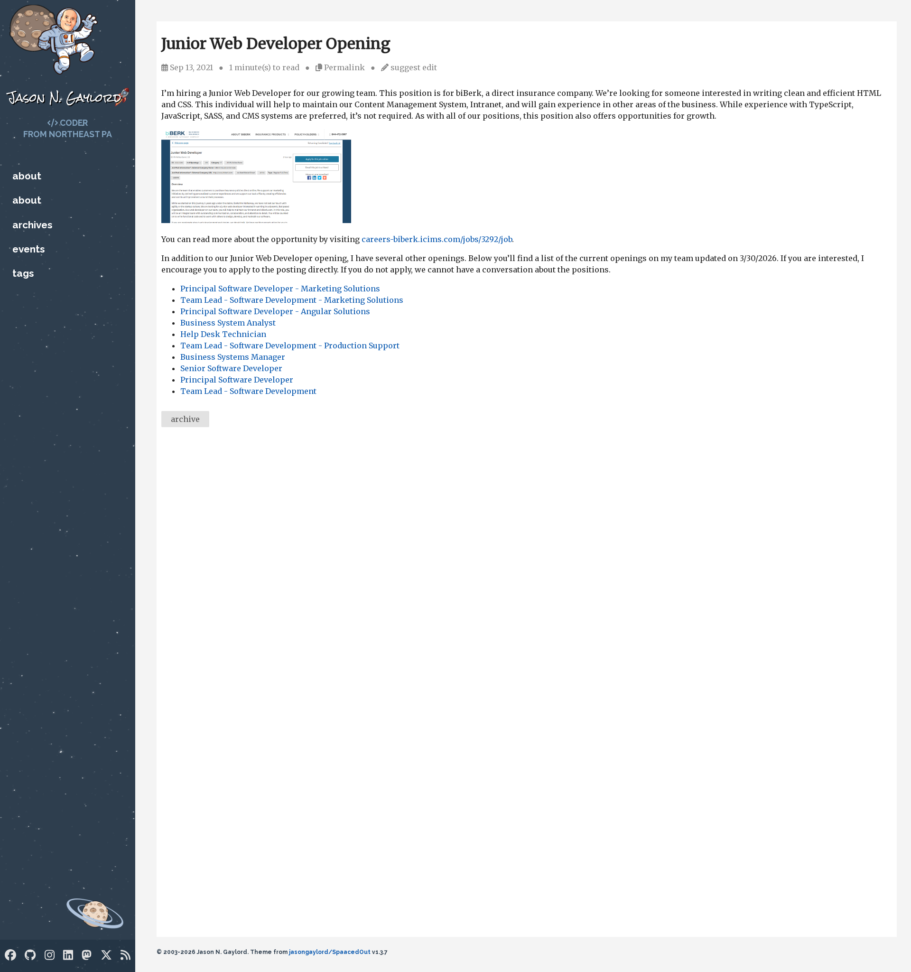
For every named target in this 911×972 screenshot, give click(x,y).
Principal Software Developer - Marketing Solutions (280, 288)
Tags (23, 273)
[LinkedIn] (68, 955)
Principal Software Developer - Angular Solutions (275, 311)
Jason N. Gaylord (64, 97)
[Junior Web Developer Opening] (256, 220)
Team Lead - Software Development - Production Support (290, 345)
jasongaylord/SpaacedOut (330, 952)
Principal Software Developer (236, 379)
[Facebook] (10, 955)
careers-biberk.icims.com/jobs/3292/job (437, 239)
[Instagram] (50, 955)
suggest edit (413, 67)
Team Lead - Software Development (248, 391)
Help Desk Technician (223, 334)
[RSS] (125, 955)
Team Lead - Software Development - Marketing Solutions (291, 300)
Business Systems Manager (232, 357)
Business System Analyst (228, 322)
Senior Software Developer (231, 368)
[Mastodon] (87, 955)
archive (185, 419)
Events (28, 249)
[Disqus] (526, 564)
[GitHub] (30, 955)
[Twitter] (106, 955)
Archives (32, 225)
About (26, 176)
